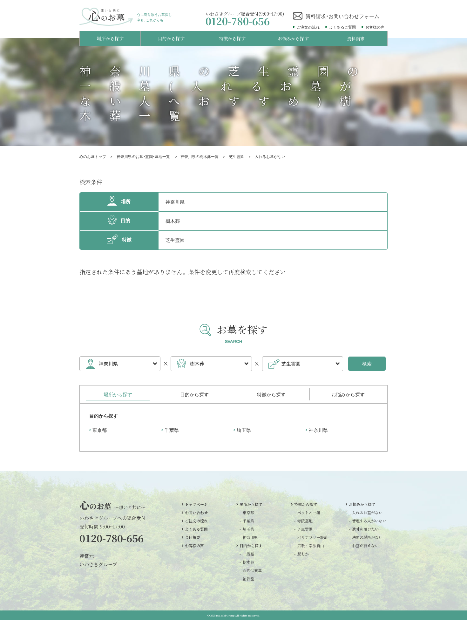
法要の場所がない (365, 537)
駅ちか (303, 554)
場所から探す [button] (110, 38)
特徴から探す (305, 504)
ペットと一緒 (308, 512)
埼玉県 (244, 429)
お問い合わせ (196, 512)
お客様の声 (374, 27)
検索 (367, 363)
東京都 (99, 429)
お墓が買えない (365, 546)
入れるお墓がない (365, 512)
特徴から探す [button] (232, 38)
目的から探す (251, 546)
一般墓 (248, 554)
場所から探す (251, 504)
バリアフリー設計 (310, 537)
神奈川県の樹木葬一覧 (199, 156)
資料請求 (356, 38)
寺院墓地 (305, 521)
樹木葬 (248, 562)
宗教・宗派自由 (310, 546)
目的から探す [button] (171, 38)
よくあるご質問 (342, 27)
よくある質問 (196, 529)
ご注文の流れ (308, 27)
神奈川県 (318, 429)
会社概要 (192, 537)
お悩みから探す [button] (293, 38)
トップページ (196, 504)
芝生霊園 (236, 156)
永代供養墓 (252, 570)
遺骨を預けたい (365, 529)
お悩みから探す (362, 504)
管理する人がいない (365, 521)
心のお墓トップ (92, 156)
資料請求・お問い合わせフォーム (342, 16)
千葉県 (172, 429)
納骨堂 (248, 579)
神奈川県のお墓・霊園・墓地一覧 (144, 156)
